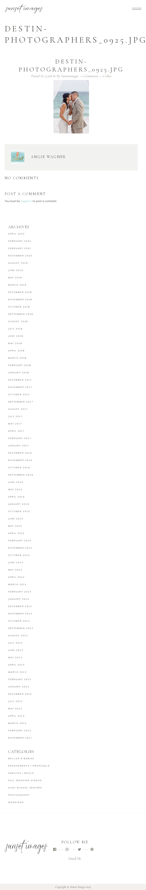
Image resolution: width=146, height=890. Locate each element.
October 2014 (19, 555)
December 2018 (20, 292)
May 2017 (15, 423)
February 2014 (19, 591)
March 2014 (17, 584)
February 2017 (19, 438)
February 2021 (19, 248)
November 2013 (20, 613)
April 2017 (16, 431)
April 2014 (16, 577)
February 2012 (19, 730)
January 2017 (18, 445)
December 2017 (20, 380)
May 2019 (15, 277)
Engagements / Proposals (29, 766)
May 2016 (15, 489)
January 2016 (18, 504)
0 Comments (90, 76)
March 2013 (17, 672)
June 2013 (15, 650)
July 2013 (15, 643)
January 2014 (18, 599)
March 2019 (17, 285)
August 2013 (18, 635)
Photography (19, 795)
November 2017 (20, 387)
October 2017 (19, 394)
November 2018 (20, 299)
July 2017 (15, 416)
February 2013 (19, 679)
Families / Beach (21, 773)
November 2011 (20, 738)
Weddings (16, 802)
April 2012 (16, 716)
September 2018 (20, 314)
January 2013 (18, 686)
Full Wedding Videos (25, 780)
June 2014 (15, 562)
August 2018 (18, 321)
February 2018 (19, 365)
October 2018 (19, 307)
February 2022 (19, 241)
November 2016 (20, 460)
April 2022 (16, 234)
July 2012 (15, 701)
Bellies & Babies (21, 758)
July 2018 (15, 328)
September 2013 (20, 628)
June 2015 (15, 518)
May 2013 (15, 657)
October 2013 (19, 621)
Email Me (74, 858)
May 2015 (15, 526)
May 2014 (15, 570)
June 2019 (15, 270)
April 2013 (16, 665)
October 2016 (19, 467)
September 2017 (20, 402)
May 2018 (15, 343)
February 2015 (19, 540)
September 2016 (20, 475)
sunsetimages (70, 76)
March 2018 (17, 358)
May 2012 (15, 708)
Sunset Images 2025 (80, 887)
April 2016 (16, 497)
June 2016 (15, 482)
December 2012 (20, 694)
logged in (26, 201)
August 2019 (18, 263)
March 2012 (17, 723)
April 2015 (16, 533)
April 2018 (16, 350)
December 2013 (20, 606)
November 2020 (20, 255)
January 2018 (18, 372)
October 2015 (19, 511)
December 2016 (20, 453)
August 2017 (18, 409)
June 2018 (15, 336)
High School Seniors (25, 787)
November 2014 (20, 548)
